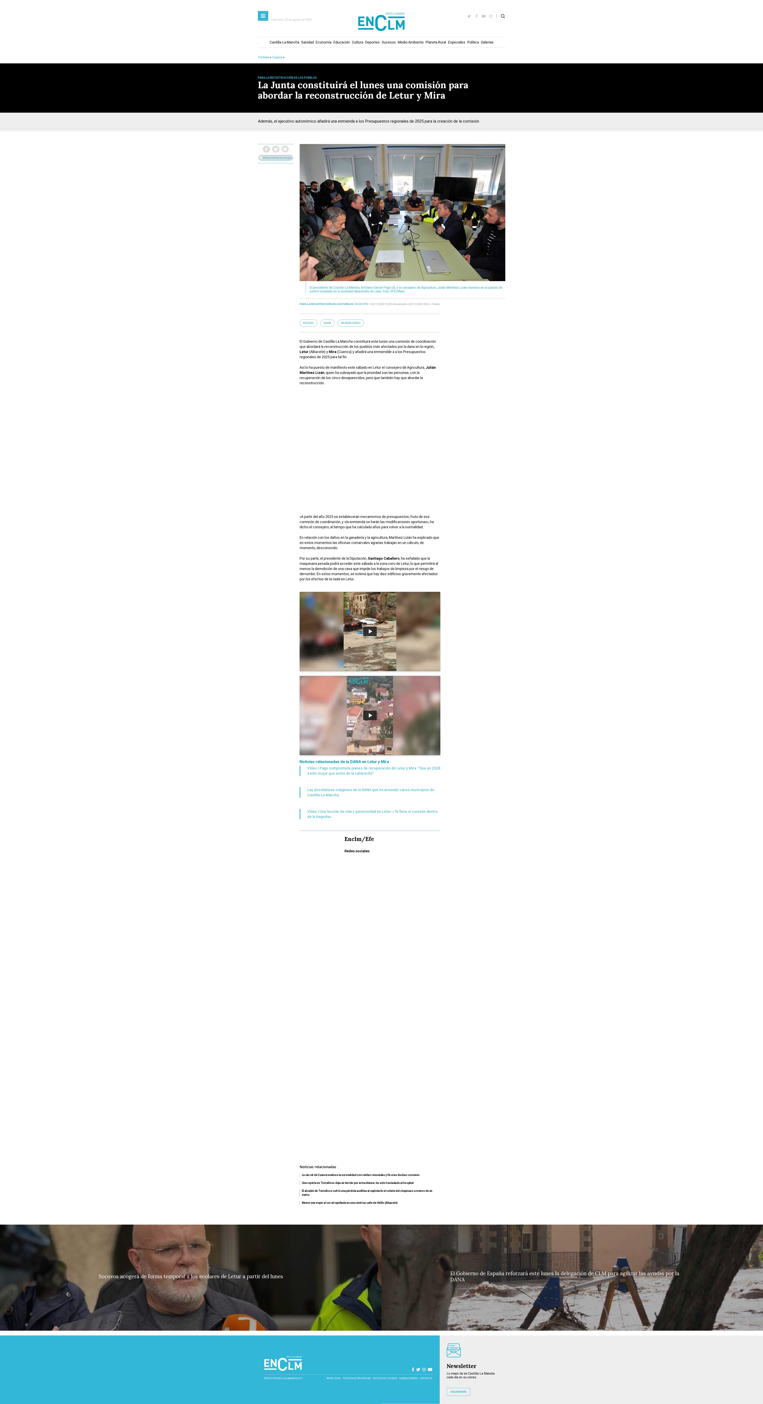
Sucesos (389, 42)
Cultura (357, 42)
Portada (263, 57)
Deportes (372, 42)
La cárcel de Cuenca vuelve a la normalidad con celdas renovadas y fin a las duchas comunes (361, 1175)
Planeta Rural (436, 42)
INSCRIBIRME (458, 1391)
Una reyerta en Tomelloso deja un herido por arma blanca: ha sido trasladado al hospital (358, 1182)
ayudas (308, 323)
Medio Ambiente (411, 42)
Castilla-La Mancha (284, 42)
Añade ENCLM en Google (277, 157)
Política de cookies (385, 1378)
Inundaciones (350, 323)
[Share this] (266, 149)
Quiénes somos (408, 1378)
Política (473, 42)
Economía (323, 42)
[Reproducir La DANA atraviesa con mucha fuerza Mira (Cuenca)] (370, 715)
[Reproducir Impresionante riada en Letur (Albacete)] (370, 631)
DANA (327, 323)
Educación (341, 42)
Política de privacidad (357, 1378)
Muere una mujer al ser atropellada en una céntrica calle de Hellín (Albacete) (350, 1202)
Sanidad (307, 42)
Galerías (487, 42)
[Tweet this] (276, 149)
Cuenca (277, 57)
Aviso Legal (333, 1378)
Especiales (456, 42)
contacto (426, 1378)
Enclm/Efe (361, 304)
